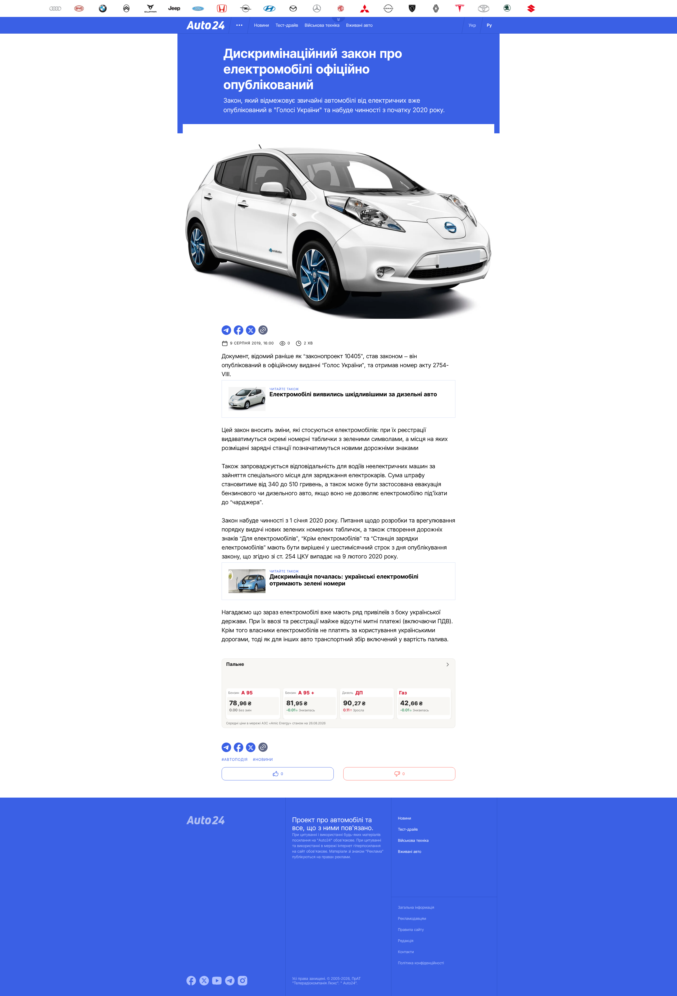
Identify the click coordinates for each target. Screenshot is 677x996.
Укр (472, 25)
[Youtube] (217, 980)
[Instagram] (242, 980)
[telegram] (226, 330)
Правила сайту (411, 929)
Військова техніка (322, 25)
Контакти (406, 952)
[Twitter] (204, 980)
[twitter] (250, 330)
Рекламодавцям (412, 918)
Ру (489, 25)
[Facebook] (191, 980)
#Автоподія (235, 759)
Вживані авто (359, 25)
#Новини (263, 759)
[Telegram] (230, 980)
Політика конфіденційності (421, 963)
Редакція (405, 941)
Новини (261, 25)
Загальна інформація (416, 907)
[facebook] (238, 330)
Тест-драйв (287, 25)
